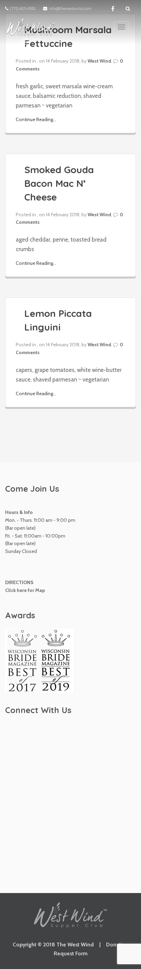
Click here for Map (25, 590)
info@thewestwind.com (70, 8)
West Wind (99, 61)
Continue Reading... (36, 119)
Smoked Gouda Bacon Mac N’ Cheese (59, 183)
